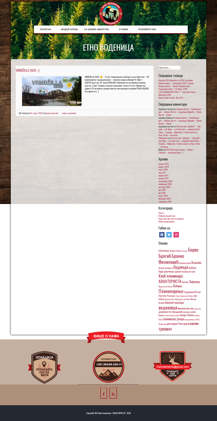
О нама (123, 29)
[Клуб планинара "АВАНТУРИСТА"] (111, 13)
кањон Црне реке (172, 315)
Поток (197, 292)
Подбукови (189, 292)
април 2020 (164, 166)
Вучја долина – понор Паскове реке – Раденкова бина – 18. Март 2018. (175, 87)
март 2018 (163, 169)
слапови (193, 323)
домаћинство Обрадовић (170, 311)
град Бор (197, 308)
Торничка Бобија (186, 295)
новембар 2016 (165, 184)
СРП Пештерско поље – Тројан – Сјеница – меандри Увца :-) (177, 151)
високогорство (185, 308)
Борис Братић (52, 113)
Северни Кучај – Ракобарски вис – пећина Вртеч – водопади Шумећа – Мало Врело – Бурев (180, 111)
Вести (161, 212)
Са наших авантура (96, 29)
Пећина (177, 285)
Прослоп (163, 295)
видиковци (168, 307)
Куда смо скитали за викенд (171, 218)
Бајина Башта (176, 250)
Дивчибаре (169, 271)
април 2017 (163, 175)
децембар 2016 (165, 181)
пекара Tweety (186, 315)
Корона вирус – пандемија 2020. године (176, 83)
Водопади (180, 267)
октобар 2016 (164, 187)
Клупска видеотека (167, 215)
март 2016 (163, 195)
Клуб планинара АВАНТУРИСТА (171, 278)
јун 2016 (162, 192)
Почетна (45, 29)
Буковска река (185, 263)
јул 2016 (162, 190)
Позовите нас (147, 29)
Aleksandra (163, 138)
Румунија (171, 295)
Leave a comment (69, 113)
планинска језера (173, 318)
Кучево (185, 282)
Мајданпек (163, 286)
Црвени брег (170, 299)
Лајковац (194, 281)
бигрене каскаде (174, 302)
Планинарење (171, 291)
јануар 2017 (164, 178)
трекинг (165, 328)
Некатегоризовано (166, 221)
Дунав (178, 271)
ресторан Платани (177, 323)
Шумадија (179, 299)
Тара (178, 295)
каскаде (186, 311)
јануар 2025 (164, 163)
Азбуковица (164, 250)
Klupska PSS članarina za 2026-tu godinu (176, 80)
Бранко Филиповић (171, 258)
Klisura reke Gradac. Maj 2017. (171, 97)
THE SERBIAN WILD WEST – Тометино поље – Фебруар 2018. (178, 93)
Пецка (169, 286)
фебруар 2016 (165, 198)
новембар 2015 (165, 201)
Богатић (185, 251)
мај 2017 (162, 172)
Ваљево (196, 262)
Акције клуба (69, 29)
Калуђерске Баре (188, 271)
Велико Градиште (166, 267)
